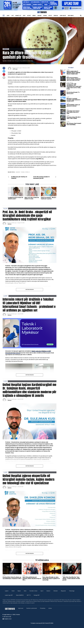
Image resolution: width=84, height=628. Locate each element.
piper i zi (28, 172)
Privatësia (42, 608)
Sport (24, 15)
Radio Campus (71, 15)
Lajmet (8, 15)
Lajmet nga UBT (63, 15)
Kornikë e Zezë (33, 591)
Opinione (45, 15)
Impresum (20, 608)
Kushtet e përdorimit (32, 608)
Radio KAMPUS (19, 595)
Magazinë (39, 15)
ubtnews (9, 224)
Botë (13, 15)
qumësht (18, 172)
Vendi (13, 591)
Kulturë (29, 15)
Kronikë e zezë (18, 15)
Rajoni (19, 591)
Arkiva (50, 608)
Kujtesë (50, 15)
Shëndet (34, 15)
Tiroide (23, 172)
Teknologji (55, 15)
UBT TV (29, 595)
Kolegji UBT (37, 595)
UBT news (15, 69)
